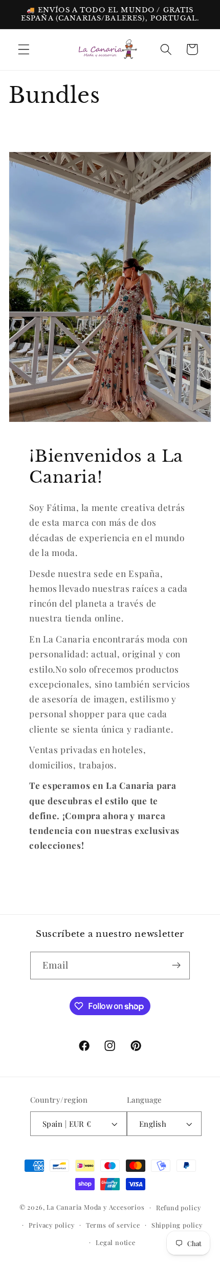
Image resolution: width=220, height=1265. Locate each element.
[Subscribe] (177, 965)
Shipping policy (177, 1224)
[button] (24, 49)
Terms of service (113, 1224)
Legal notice (116, 1242)
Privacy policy (51, 1224)
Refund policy (178, 1207)
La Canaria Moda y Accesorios (96, 1207)
